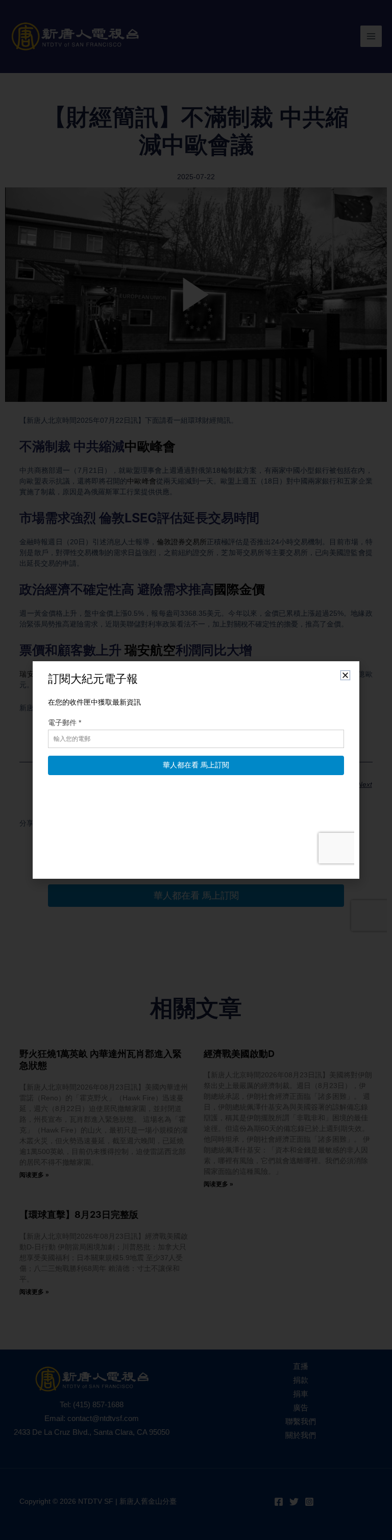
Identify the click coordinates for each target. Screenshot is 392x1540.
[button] (345, 675)
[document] (196, 770)
